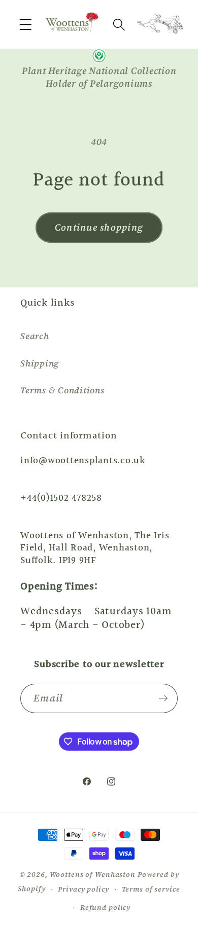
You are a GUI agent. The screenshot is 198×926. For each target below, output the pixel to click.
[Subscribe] (163, 698)
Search (34, 336)
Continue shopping (99, 227)
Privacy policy (83, 889)
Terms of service (151, 889)
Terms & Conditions (62, 390)
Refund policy (105, 907)
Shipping (39, 363)
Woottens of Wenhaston (93, 874)
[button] (26, 25)
